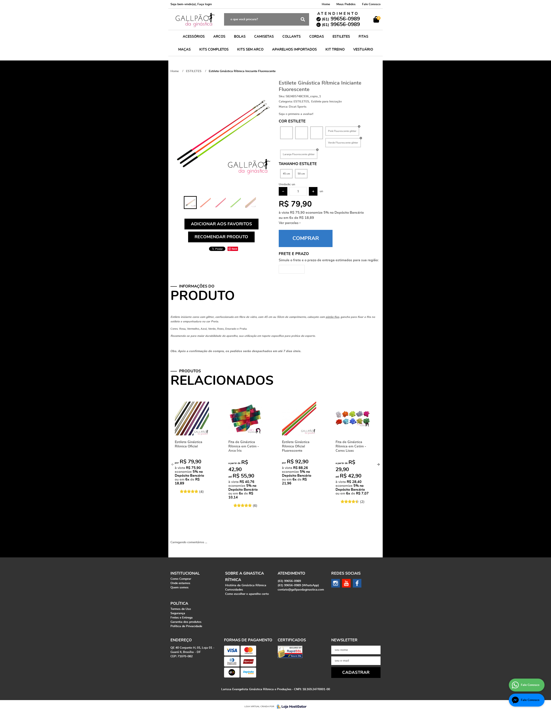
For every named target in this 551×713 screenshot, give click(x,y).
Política (179, 604)
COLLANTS (291, 36)
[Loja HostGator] (290, 706)
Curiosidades (234, 589)
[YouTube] (346, 583)
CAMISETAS (264, 36)
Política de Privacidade (186, 626)
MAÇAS (184, 49)
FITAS (363, 36)
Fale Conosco (371, 4)
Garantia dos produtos (185, 621)
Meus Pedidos (346, 4)
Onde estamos (180, 583)
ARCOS (219, 36)
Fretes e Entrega (181, 617)
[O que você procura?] (303, 19)
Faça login (204, 4)
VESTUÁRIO (363, 49)
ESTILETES (341, 36)
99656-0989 (341, 19)
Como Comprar (180, 578)
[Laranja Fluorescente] (316, 132)
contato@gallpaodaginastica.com (301, 589)
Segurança (177, 613)
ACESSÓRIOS (194, 36)
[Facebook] (357, 583)
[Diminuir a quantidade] (283, 191)
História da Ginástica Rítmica (245, 585)
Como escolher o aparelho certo (247, 593)
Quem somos (179, 587)
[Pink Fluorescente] (286, 132)
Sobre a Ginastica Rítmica (244, 577)
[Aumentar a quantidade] (313, 191)
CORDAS (316, 36)
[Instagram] (335, 583)
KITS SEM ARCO (250, 49)
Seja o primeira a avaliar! (296, 114)
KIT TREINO (335, 49)
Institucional (185, 573)
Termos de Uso (180, 609)
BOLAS (240, 36)
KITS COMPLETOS (214, 49)
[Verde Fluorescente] (301, 132)
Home (326, 4)
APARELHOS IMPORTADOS (294, 49)
